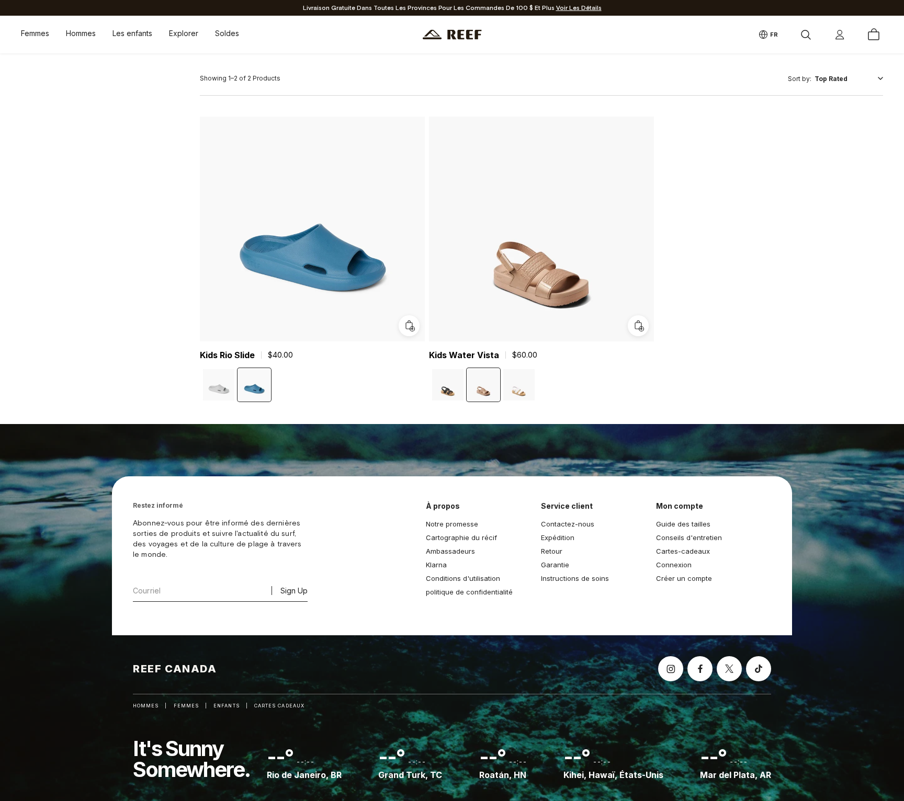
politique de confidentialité (469, 592)
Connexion (674, 564)
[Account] (839, 34)
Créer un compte (684, 578)
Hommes (81, 33)
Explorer (183, 33)
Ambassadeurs (450, 551)
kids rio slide (227, 355)
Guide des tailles (683, 524)
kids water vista (464, 355)
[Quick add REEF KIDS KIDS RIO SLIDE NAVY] (409, 325)
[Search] (805, 34)
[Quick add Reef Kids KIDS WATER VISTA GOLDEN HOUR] (638, 325)
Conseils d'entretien (689, 537)
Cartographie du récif (461, 537)
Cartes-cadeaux (683, 551)
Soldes (227, 33)
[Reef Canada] (452, 35)
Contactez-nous (567, 524)
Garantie (555, 564)
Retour (551, 551)
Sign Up (294, 590)
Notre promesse (452, 524)
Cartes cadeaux (279, 705)
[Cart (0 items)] (873, 34)
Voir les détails (579, 8)
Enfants (226, 705)
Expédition (557, 537)
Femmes (35, 33)
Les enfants (132, 33)
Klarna (436, 564)
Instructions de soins (575, 578)
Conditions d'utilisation (463, 578)
